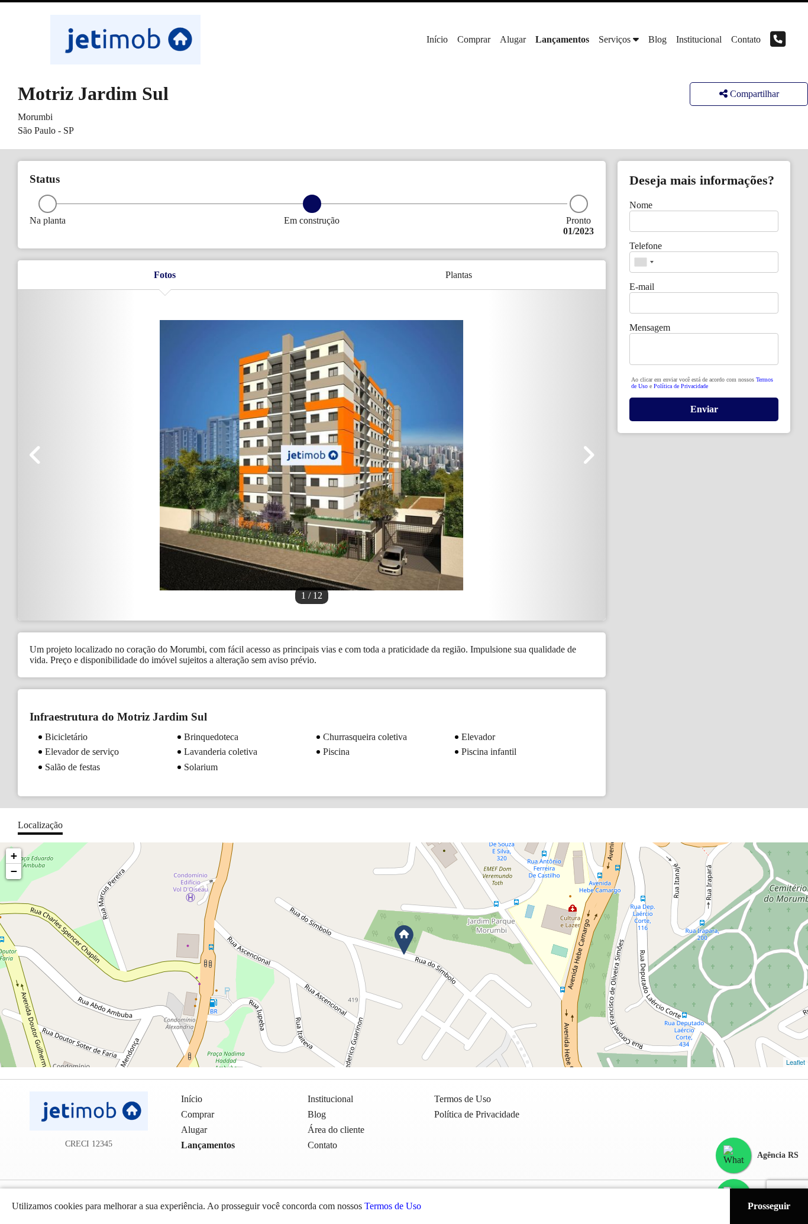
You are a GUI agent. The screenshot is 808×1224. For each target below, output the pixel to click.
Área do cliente (336, 1130)
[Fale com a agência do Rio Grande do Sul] (733, 1155)
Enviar (704, 409)
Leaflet (795, 1062)
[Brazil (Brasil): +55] (643, 262)
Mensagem (649, 327)
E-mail (641, 287)
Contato (746, 39)
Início (437, 39)
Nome (640, 205)
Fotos (165, 275)
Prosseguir (769, 1206)
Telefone (645, 246)
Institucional (699, 39)
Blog (657, 39)
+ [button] (14, 856)
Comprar (473, 39)
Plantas (458, 275)
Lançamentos (562, 39)
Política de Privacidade (681, 386)
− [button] (14, 871)
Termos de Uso (392, 1206)
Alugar (513, 39)
